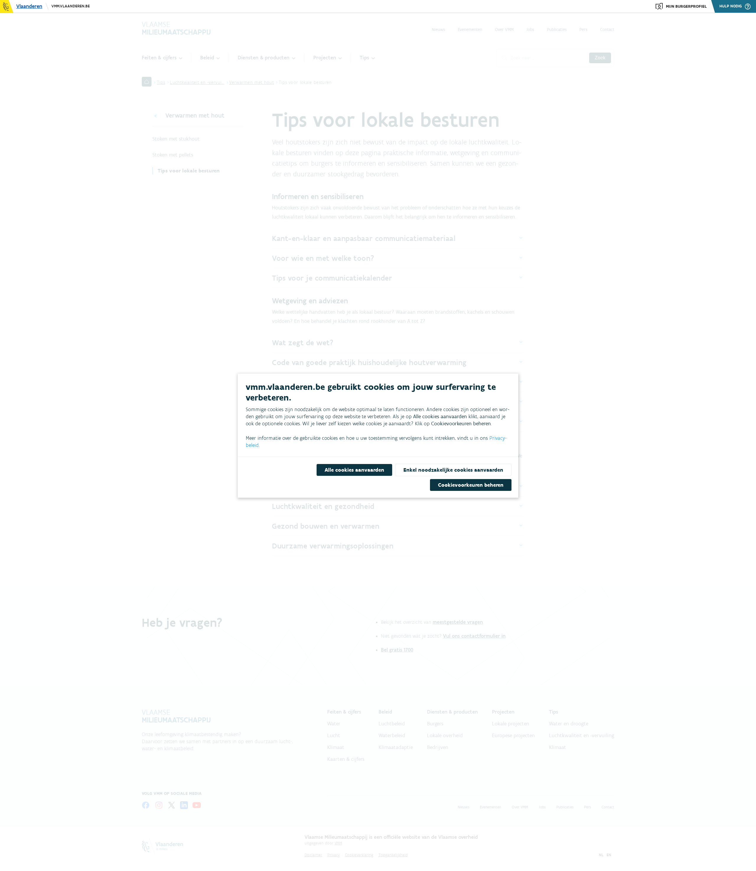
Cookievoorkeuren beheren (471, 485)
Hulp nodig (730, 6)
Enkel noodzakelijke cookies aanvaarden (453, 470)
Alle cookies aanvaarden (354, 470)
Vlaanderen (29, 6)
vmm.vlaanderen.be (70, 6)
